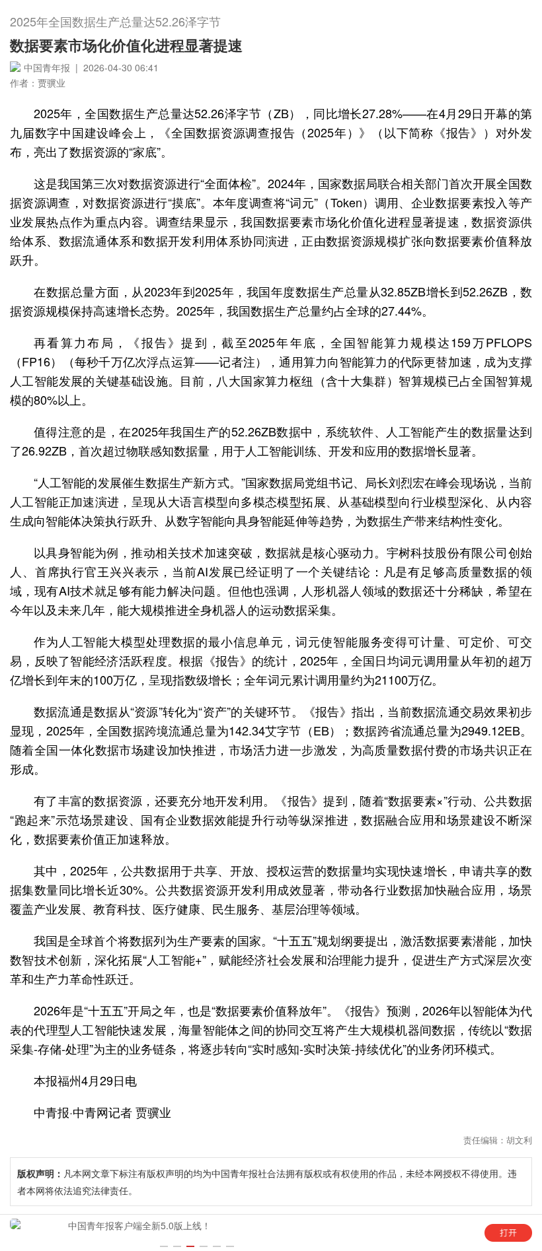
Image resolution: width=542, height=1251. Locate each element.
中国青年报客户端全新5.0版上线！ (139, 1225)
